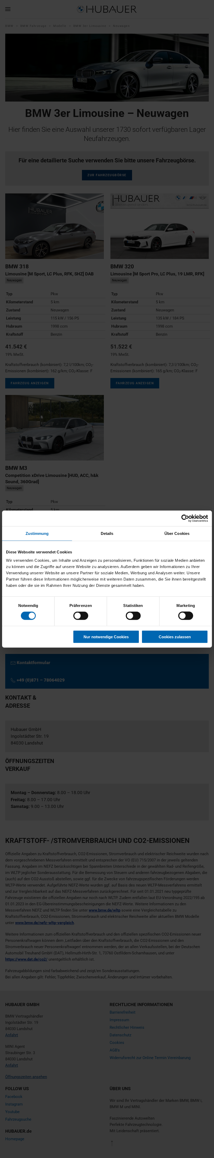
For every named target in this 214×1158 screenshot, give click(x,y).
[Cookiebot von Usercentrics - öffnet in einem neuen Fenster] (185, 518)
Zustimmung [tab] (37, 533)
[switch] (80, 616)
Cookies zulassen (175, 636)
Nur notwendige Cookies (106, 636)
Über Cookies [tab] (176, 533)
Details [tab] (107, 533)
